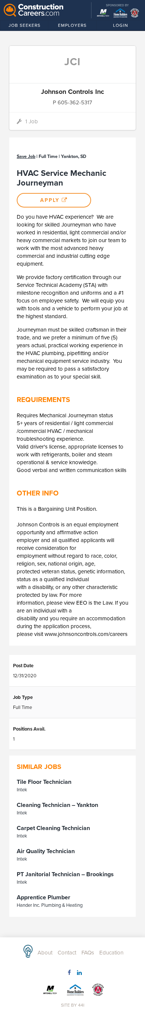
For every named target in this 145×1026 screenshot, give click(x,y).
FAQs (87, 952)
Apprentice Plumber (43, 897)
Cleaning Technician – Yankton (57, 805)
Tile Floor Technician (44, 782)
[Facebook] (67, 974)
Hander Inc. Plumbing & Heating (50, 905)
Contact (67, 952)
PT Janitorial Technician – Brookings (65, 874)
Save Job (26, 156)
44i (81, 1005)
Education (111, 952)
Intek (22, 790)
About (45, 952)
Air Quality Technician (46, 851)
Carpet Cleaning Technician (53, 828)
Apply (51, 200)
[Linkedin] (77, 974)
